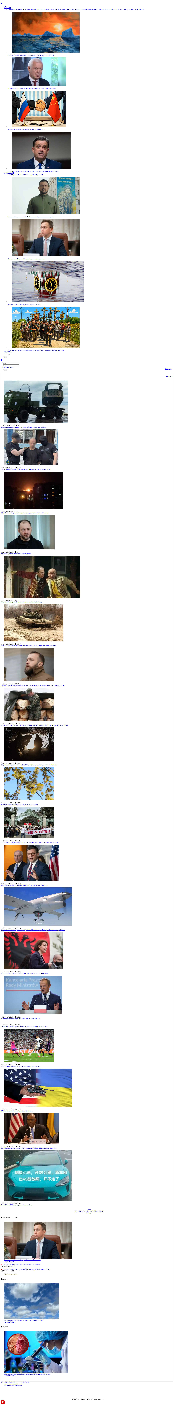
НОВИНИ (7, 8)
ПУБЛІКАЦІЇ (8, 173)
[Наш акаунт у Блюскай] (77, 1394)
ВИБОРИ (61, 9)
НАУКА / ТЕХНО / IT (109, 9)
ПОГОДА (137, 9)
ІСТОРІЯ (34, 174)
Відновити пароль (8, 367)
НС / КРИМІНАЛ (69, 9)
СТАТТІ (16, 174)
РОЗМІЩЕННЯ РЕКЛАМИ (13, 1385)
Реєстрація (168, 369)
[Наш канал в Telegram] (86, 1394)
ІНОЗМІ (40, 174)
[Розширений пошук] (5, 357)
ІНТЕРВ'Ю (27, 174)
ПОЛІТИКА (24, 9)
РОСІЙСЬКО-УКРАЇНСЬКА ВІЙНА (90, 9)
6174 (95, 1211)
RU (172, 376)
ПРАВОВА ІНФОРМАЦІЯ (9, 1382)
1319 (80, 1211)
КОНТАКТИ (25, 1382)
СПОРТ (123, 9)
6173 (91, 1211)
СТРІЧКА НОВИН (14, 9)
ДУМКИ (10, 174)
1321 (87, 1211)
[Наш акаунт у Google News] (91, 1394)
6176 (101, 1211)
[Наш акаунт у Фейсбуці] (82, 1394)
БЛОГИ (21, 174)
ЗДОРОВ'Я (129, 9)
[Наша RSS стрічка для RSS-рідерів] (101, 1394)
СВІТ (77, 9)
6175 (98, 1211)
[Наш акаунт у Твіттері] (73, 1394)
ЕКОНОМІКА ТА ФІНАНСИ (37, 9)
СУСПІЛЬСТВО (52, 9)
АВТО (119, 9)
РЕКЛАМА (8, 351)
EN (170, 376)
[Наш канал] (96, 1394)
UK (167, 376)
